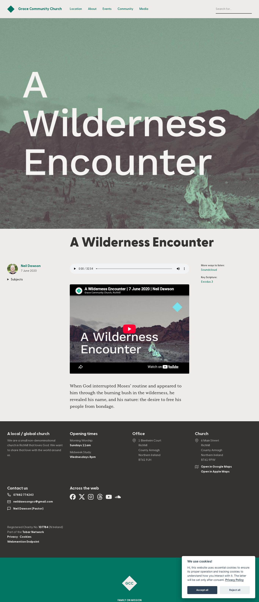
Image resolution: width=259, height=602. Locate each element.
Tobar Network (33, 532)
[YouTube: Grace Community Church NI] (109, 498)
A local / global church (28, 434)
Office (138, 434)
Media (143, 8)
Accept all (202, 589)
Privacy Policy (234, 579)
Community (125, 8)
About (92, 8)
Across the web (84, 488)
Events (107, 8)
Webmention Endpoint (23, 541)
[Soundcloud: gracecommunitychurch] (118, 498)
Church (201, 434)
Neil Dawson (31, 266)
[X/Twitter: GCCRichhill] (82, 498)
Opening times (84, 434)
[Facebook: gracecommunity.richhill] (73, 498)
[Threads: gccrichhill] (100, 498)
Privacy (12, 536)
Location (76, 8)
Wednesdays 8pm (83, 456)
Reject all (234, 589)
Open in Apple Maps (215, 471)
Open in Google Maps (216, 466)
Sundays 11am (80, 445)
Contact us (17, 488)
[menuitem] (76, 9)
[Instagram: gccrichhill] (91, 498)
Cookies (25, 536)
